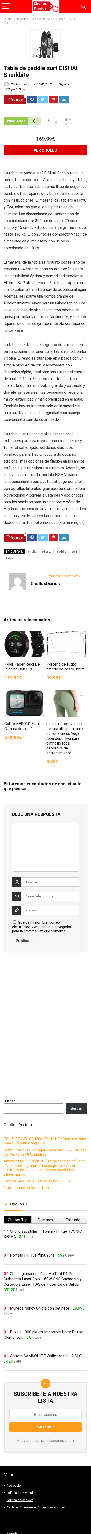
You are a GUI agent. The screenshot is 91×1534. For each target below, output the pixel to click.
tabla (9, 558)
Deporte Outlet (17, 89)
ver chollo (45, 150)
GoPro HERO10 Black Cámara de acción (22, 726)
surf (74, 551)
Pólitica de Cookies (20, 1500)
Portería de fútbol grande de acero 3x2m (65, 666)
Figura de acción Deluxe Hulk (26, 1188)
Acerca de (14, 1485)
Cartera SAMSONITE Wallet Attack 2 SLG (37, 1181)
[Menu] (6, 6)
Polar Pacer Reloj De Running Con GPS (22, 666)
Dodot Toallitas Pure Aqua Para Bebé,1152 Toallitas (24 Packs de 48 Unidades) (45, 1152)
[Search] (83, 6)
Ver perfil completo (64, 576)
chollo (32, 551)
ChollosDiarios (20, 84)
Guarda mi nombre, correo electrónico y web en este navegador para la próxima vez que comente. (41, 926)
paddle (61, 551)
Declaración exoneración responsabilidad (36, 1507)
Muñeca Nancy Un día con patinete (39, 1308)
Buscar (9, 1101)
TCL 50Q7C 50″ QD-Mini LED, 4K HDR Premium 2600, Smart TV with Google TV (45, 1141)
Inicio (8, 19)
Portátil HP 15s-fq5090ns (32, 1255)
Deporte (22, 19)
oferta (46, 551)
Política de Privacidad (21, 1493)
